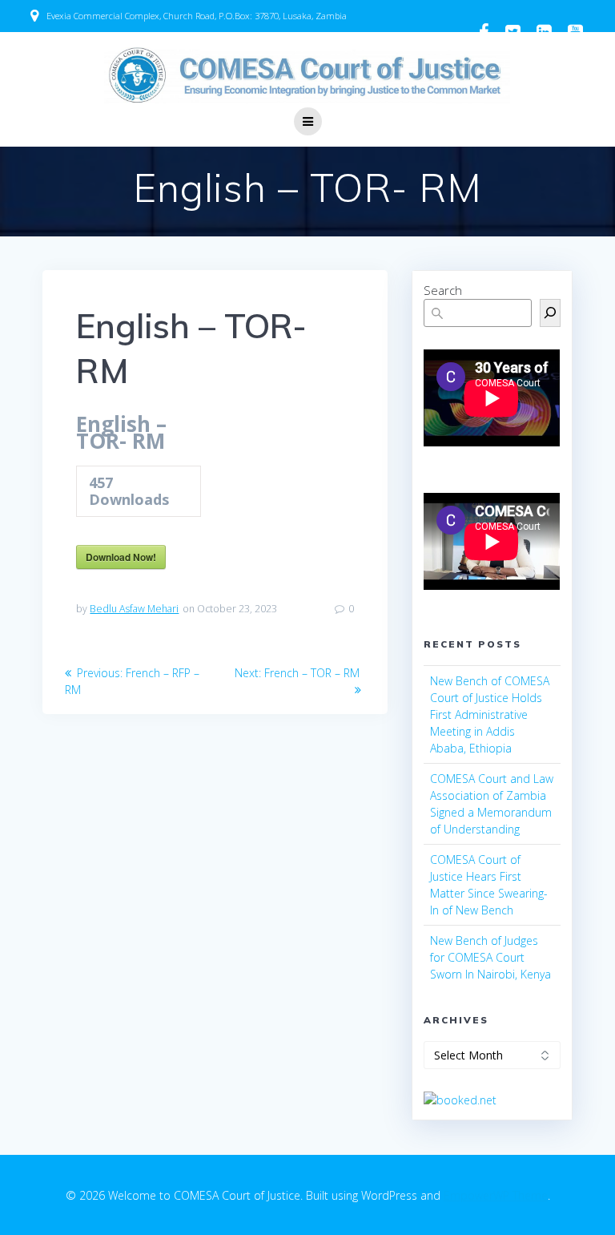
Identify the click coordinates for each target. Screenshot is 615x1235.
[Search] (550, 313)
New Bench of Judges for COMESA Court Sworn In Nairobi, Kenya (490, 957)
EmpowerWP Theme (496, 1195)
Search (443, 290)
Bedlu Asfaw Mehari (134, 608)
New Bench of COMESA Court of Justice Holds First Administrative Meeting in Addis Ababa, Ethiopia (489, 714)
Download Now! (121, 557)
